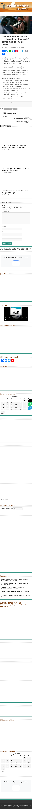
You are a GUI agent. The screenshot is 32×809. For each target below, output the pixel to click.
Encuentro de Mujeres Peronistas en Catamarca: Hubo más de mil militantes (15, 592)
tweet (12, 103)
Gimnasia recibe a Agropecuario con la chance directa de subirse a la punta (14, 579)
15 (24, 405)
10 (3, 405)
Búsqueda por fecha (7, 508)
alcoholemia (8, 108)
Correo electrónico (7, 232)
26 (11, 409)
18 (7, 407)
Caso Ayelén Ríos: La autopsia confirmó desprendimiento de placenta (12, 588)
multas (15, 108)
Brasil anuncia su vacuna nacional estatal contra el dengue (9, 114)
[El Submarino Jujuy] (16, 7)
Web (3, 237)
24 (3, 409)
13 (16, 405)
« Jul (2, 413)
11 (7, 405)
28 (20, 409)
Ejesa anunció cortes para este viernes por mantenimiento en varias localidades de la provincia (20, 120)
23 (29, 764)
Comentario (5, 211)
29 (24, 409)
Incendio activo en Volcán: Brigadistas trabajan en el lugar (15, 192)
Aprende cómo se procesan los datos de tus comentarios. (15, 249)
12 (11, 405)
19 (11, 407)
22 (24, 407)
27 (16, 409)
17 (3, 407)
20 (16, 407)
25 (7, 409)
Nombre (4, 226)
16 (29, 762)
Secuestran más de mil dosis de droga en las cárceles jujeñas (15, 169)
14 (20, 405)
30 (29, 767)
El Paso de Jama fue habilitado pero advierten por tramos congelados (14, 146)
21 (20, 407)
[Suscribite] (30, 404)
